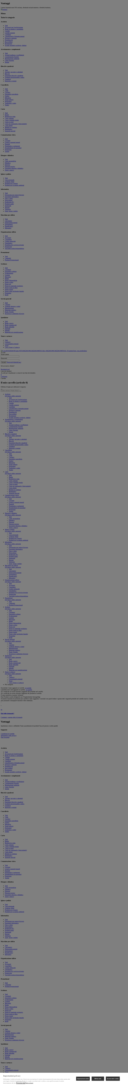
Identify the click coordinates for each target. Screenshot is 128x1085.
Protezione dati (20, 1083)
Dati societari (29, 1083)
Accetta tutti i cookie (113, 1078)
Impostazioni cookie (83, 1078)
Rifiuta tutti (97, 1078)
